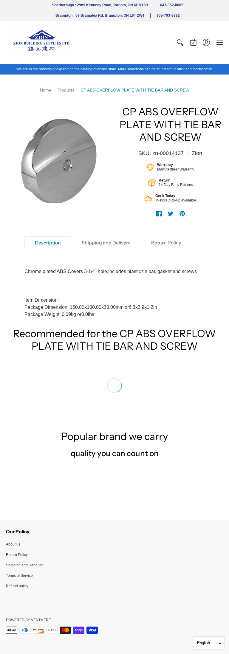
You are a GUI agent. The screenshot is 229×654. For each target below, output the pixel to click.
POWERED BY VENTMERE (28, 620)
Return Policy (17, 555)
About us (13, 544)
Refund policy (17, 586)
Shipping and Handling (25, 565)
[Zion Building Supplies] (43, 42)
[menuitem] (180, 42)
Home (45, 90)
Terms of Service (19, 576)
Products (66, 90)
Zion (197, 153)
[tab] (47, 242)
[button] (180, 42)
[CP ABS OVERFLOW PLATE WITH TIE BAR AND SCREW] (59, 163)
